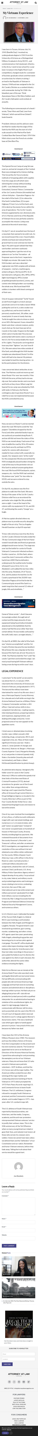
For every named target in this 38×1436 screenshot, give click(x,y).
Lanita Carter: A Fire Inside (11, 1272)
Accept (5, 1433)
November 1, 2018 (8, 1296)
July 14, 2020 (7, 1274)
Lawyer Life (9, 8)
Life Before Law (17, 8)
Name (4, 1219)
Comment (5, 1196)
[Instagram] (14, 1382)
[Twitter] (28, 1382)
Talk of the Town (19, 1402)
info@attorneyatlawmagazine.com (24, 1388)
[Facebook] (19, 1382)
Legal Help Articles (19, 1419)
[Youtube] (24, 1382)
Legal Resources (19, 1406)
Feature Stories (19, 1398)
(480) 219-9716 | (9, 1388)
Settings (9, 1429)
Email (4, 1227)
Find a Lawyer (19, 1421)
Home (4, 8)
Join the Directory (19, 1408)
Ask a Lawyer (19, 1423)
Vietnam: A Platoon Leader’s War (13, 1294)
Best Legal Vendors (19, 1404)
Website (4, 1235)
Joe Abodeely (18, 1176)
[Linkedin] (9, 1382)
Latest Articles (19, 1400)
